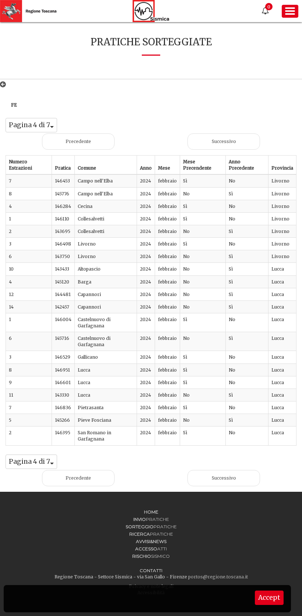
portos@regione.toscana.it (218, 577)
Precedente (78, 141)
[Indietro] (4, 84)
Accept (269, 598)
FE (14, 105)
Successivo (224, 141)
